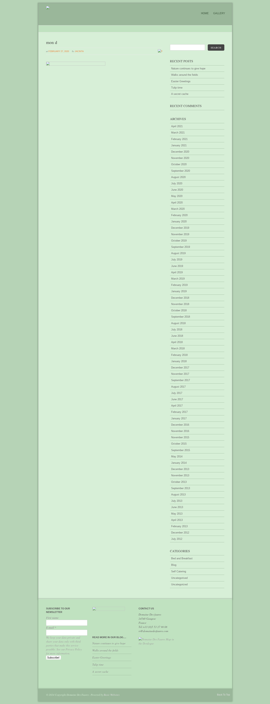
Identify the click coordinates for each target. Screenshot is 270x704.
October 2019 (179, 240)
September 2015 (180, 450)
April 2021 (177, 126)
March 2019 (178, 278)
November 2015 (180, 437)
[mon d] (75, 64)
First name (52, 618)
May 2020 (176, 196)
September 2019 (180, 246)
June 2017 (177, 399)
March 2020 (178, 208)
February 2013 (179, 526)
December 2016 (180, 424)
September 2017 (180, 380)
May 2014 (176, 456)
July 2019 (176, 259)
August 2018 (178, 323)
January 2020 (179, 221)
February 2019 (179, 284)
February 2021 (179, 139)
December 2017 (180, 367)
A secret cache (179, 93)
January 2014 (179, 462)
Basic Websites (112, 695)
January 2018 (179, 361)
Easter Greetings (181, 81)
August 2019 (178, 253)
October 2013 (179, 481)
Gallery (219, 13)
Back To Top (223, 694)
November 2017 (180, 373)
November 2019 (180, 234)
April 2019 (177, 272)
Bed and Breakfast (182, 558)
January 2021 (179, 145)
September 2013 (180, 488)
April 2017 (177, 405)
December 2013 (180, 469)
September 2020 (180, 170)
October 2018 (179, 310)
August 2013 (178, 494)
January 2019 (179, 291)
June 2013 (177, 507)
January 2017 (179, 418)
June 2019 (177, 266)
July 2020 (176, 183)
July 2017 (176, 393)
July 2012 (176, 538)
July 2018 (176, 329)
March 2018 (178, 348)
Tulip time (176, 87)
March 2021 (178, 132)
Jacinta (79, 51)
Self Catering (178, 571)
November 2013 (180, 475)
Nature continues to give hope (188, 68)
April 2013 (177, 519)
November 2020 (180, 158)
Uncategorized (179, 584)
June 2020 (177, 189)
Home (205, 13)
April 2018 (177, 342)
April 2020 (177, 202)
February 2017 (179, 411)
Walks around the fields (184, 74)
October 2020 (179, 164)
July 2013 (176, 500)
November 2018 (180, 304)
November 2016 (180, 431)
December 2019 (180, 227)
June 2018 (177, 335)
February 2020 (179, 215)
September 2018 (180, 316)
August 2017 (178, 386)
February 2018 (179, 354)
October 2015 (179, 443)
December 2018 (180, 297)
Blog (173, 564)
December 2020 (180, 151)
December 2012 (180, 532)
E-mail (51, 628)
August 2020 (178, 177)
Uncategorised (179, 577)
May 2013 (176, 513)
